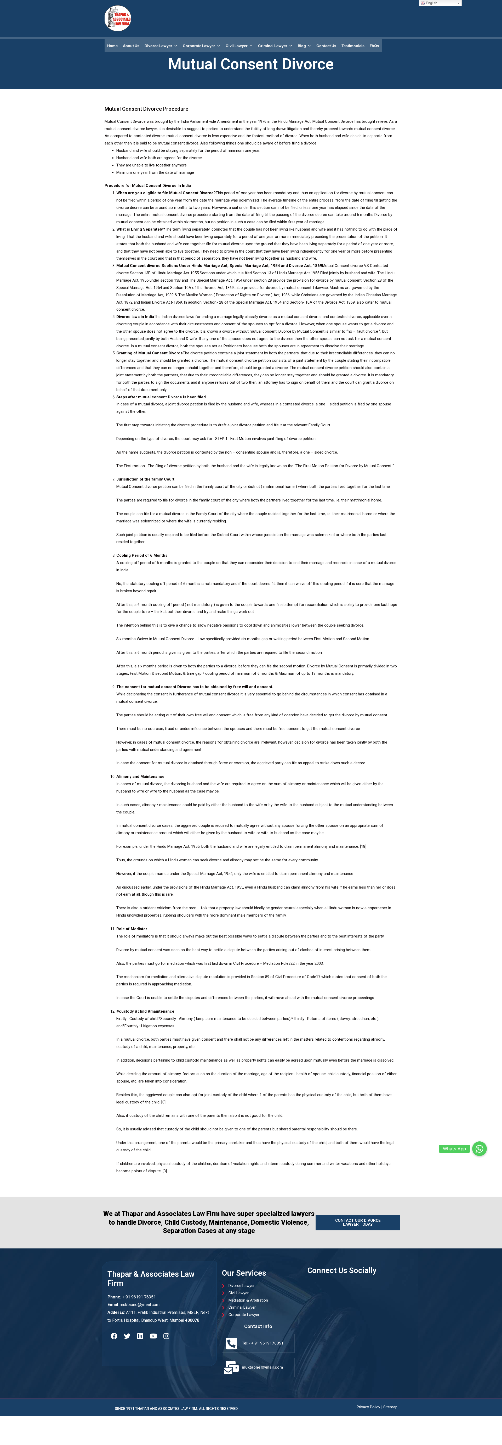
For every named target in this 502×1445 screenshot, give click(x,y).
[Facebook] (114, 1335)
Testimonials (352, 45)
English (431, 3)
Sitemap (390, 1407)
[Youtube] (153, 1335)
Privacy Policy (368, 1407)
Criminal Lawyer (272, 45)
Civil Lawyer (237, 45)
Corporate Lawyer (199, 45)
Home (112, 45)
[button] (479, 1148)
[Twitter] (127, 1335)
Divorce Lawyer (158, 45)
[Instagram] (166, 1335)
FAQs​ (374, 45)
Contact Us (326, 45)
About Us (131, 45)
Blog (302, 45)
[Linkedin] (140, 1335)
